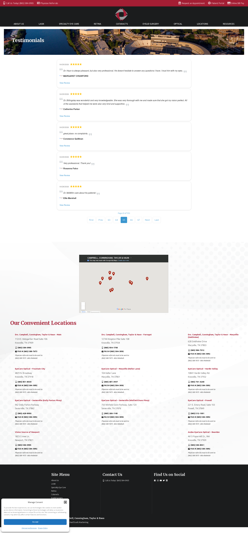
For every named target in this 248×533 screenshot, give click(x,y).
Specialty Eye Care (69, 24)
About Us (19, 24)
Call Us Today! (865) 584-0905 (20, 3)
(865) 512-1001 (197, 413)
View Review (65, 83)
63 (109, 220)
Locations (202, 24)
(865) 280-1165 (111, 413)
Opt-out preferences (29, 528)
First (91, 220)
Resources (228, 24)
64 (116, 220)
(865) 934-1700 (111, 348)
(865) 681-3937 (111, 382)
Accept (35, 522)
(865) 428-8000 (24, 413)
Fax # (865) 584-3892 (114, 351)
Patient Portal (218, 3)
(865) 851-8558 (24, 382)
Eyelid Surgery (151, 24)
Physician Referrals (49, 3)
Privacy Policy (43, 528)
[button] (65, 502)
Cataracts (122, 24)
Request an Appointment (193, 3)
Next (147, 220)
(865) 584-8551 (197, 445)
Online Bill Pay (237, 3)
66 (131, 220)
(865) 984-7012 (197, 350)
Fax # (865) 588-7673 (27, 351)
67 (138, 220)
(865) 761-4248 (197, 382)
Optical (178, 24)
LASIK (41, 24)
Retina (97, 24)
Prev (100, 220)
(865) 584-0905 (24, 348)
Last (157, 220)
